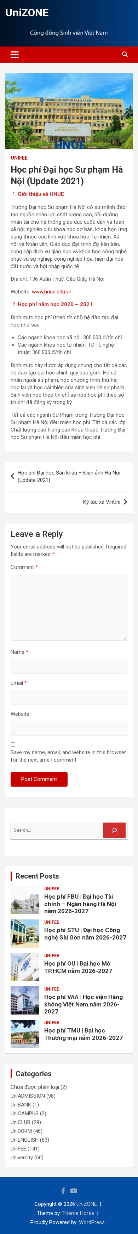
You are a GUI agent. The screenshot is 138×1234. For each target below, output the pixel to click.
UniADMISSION (28, 1096)
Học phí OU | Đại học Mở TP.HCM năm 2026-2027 (78, 967)
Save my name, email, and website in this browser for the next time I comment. (68, 756)
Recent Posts (37, 876)
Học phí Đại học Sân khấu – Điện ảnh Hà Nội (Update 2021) (69, 476)
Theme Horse (78, 1213)
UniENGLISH (25, 1140)
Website (20, 714)
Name (19, 652)
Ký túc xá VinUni (101, 502)
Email (19, 683)
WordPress (92, 1222)
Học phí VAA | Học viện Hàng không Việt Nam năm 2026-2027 (83, 1004)
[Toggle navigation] (14, 54)
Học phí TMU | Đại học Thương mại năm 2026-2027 (83, 1034)
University (22, 1157)
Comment (24, 567)
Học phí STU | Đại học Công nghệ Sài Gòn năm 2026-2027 (85, 933)
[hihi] (114, 830)
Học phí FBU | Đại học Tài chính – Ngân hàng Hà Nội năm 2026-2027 (80, 903)
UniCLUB (20, 1122)
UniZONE (26, 12)
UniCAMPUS (25, 1113)
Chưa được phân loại (35, 1087)
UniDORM (21, 1131)
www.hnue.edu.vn (51, 292)
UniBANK (21, 1105)
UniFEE (19, 158)
